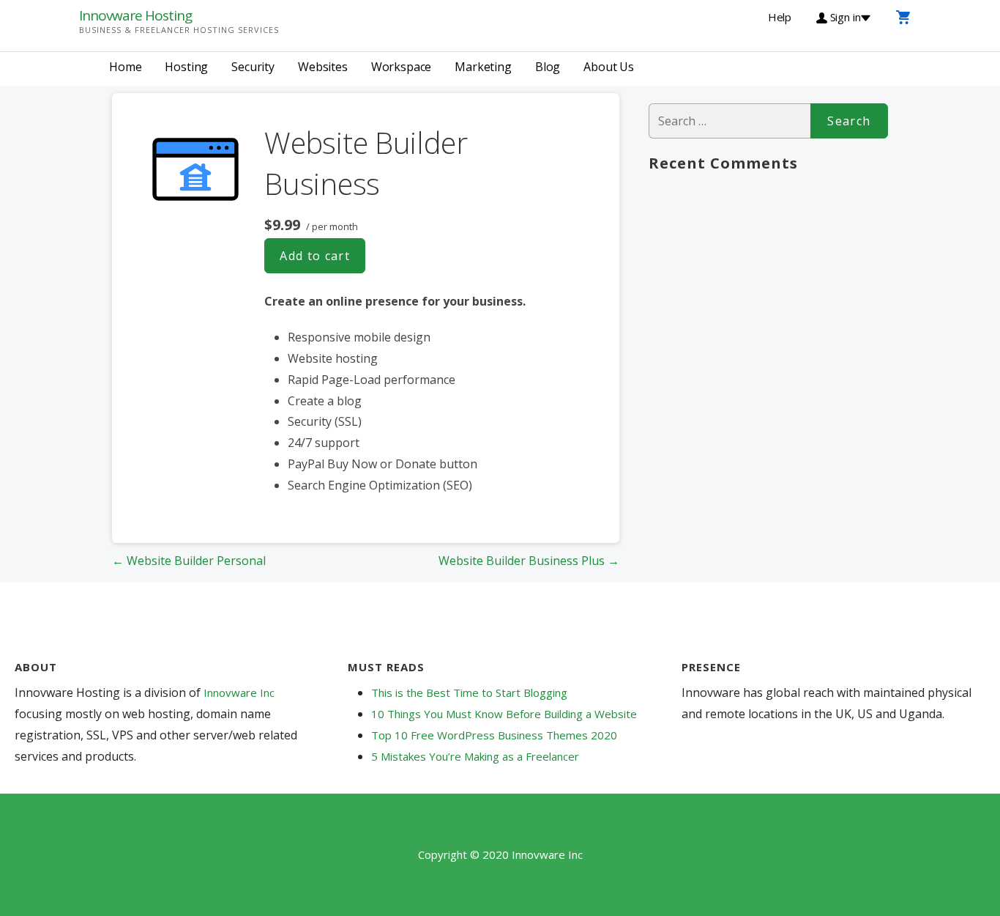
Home (125, 67)
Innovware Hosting (135, 15)
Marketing (483, 67)
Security (253, 67)
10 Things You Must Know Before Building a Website (504, 713)
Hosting (186, 67)
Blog (547, 67)
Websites (323, 67)
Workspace (401, 67)
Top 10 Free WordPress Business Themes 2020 (494, 735)
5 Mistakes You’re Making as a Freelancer (475, 756)
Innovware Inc (239, 692)
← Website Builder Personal (189, 561)
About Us (608, 67)
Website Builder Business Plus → (529, 561)
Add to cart (315, 256)
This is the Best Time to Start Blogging (469, 692)
